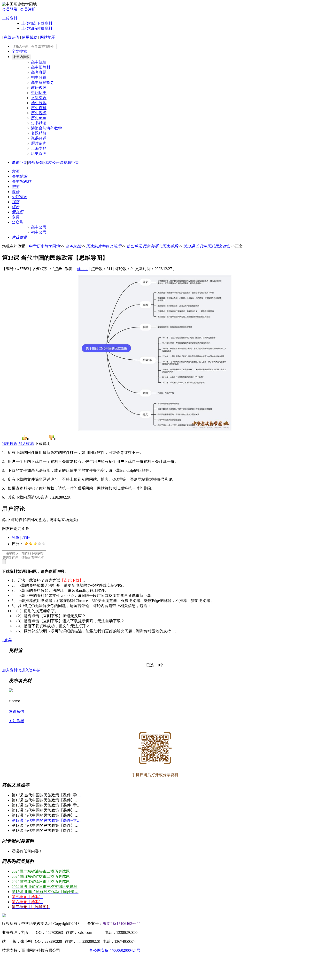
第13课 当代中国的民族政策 (207, 246)
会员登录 (9, 9)
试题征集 (19, 162)
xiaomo (82, 269)
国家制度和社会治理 (103, 246)
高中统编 (38, 62)
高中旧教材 (40, 67)
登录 (15, 538)
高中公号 (38, 227)
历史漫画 (38, 153)
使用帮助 (29, 37)
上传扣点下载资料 (36, 23)
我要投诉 (9, 444)
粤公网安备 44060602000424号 (114, 950)
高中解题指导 (42, 82)
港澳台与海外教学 (46, 128)
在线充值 (11, 37)
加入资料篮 (11, 670)
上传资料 (9, 18)
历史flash (38, 118)
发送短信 (16, 711)
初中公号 (38, 232)
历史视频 (38, 113)
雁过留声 (38, 143)
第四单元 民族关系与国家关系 (152, 246)
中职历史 (38, 93)
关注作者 (16, 721)
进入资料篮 (31, 670)
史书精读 (38, 123)
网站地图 (47, 37)
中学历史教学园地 (44, 246)
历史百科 (38, 108)
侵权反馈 (35, 162)
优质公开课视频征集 (61, 162)
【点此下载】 (71, 580)
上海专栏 (38, 148)
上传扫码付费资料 (36, 28)
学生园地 (38, 103)
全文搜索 (19, 51)
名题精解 (38, 133)
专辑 (15, 217)
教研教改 (38, 88)
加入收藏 (26, 444)
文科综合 (38, 98)
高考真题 (38, 72)
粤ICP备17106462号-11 (122, 923)
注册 (26, 538)
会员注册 (28, 9)
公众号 (17, 222)
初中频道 (38, 77)
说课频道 (38, 138)
